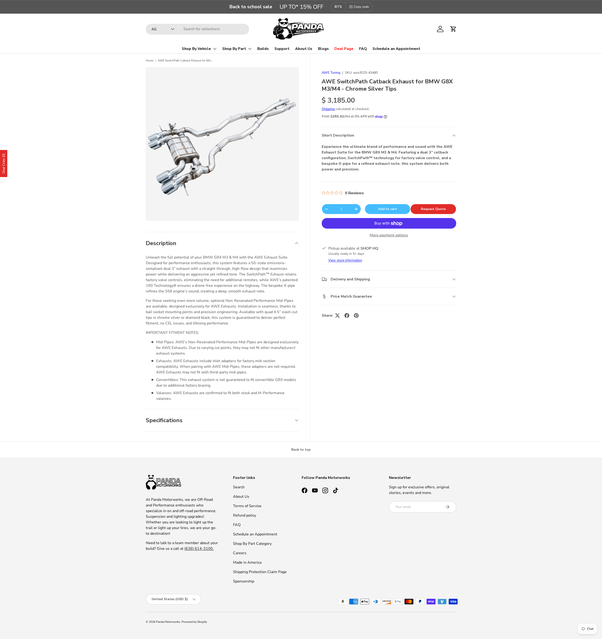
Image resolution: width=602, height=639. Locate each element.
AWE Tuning (331, 72)
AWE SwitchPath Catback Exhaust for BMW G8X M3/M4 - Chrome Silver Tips (186, 60)
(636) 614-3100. (199, 548)
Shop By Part (234, 48)
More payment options (389, 235)
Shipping (328, 109)
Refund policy (244, 515)
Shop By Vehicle (196, 48)
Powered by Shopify (194, 622)
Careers (239, 553)
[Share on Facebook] (347, 315)
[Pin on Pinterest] (356, 315)
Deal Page (343, 48)
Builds (263, 48)
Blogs (323, 48)
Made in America (247, 562)
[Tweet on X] (337, 315)
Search (239, 487)
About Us (303, 48)
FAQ (363, 48)
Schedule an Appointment (396, 48)
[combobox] (197, 29)
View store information (345, 260)
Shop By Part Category (252, 543)
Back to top (301, 449)
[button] (453, 29)
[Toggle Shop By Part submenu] (250, 49)
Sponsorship (243, 581)
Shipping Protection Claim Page (260, 571)
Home (149, 60)
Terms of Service (247, 506)
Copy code (361, 6)
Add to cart (387, 209)
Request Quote (433, 209)
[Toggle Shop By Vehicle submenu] (215, 49)
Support (281, 48)
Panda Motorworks (168, 622)
